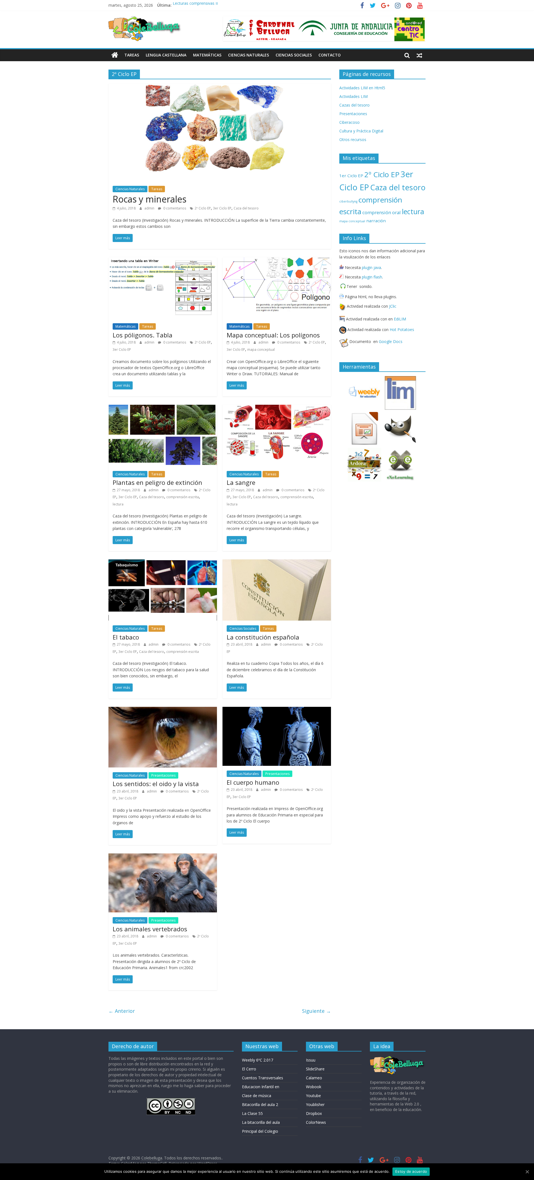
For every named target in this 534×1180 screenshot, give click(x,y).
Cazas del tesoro (354, 105)
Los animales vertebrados (150, 929)
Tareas (131, 55)
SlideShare (315, 1069)
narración (376, 220)
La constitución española (263, 637)
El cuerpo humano (253, 782)
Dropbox (314, 1113)
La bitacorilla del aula (261, 1122)
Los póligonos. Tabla (142, 335)
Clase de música (256, 1095)
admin (149, 208)
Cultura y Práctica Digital (361, 131)
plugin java (371, 267)
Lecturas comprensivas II (195, 5)
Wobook (313, 1086)
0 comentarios (174, 208)
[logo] (398, 1058)
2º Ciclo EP (203, 208)
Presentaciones (163, 775)
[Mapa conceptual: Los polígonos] (276, 261)
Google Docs (390, 341)
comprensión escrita (182, 497)
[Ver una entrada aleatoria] (419, 55)
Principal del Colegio (260, 1131)
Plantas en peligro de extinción (157, 482)
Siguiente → (316, 1011)
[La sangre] (276, 408)
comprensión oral (381, 212)
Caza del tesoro (246, 208)
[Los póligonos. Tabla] (162, 261)
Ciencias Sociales (294, 55)
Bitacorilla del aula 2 (260, 1104)
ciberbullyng (348, 201)
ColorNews (316, 1122)
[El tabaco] (162, 563)
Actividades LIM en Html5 (362, 87)
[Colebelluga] (114, 55)
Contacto (329, 55)
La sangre (241, 482)
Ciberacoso (349, 122)
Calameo (314, 1077)
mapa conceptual (261, 349)
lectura (118, 504)
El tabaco (126, 637)
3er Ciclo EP (222, 208)
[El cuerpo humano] (276, 710)
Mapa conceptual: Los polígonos (273, 335)
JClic (392, 306)
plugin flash (372, 277)
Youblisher (315, 1104)
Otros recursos (352, 139)
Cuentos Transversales (262, 1077)
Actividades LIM (353, 96)
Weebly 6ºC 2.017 (257, 1060)
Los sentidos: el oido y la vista (156, 783)
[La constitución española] (276, 563)
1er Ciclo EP (351, 175)
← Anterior (121, 1011)
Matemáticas (207, 55)
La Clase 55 (252, 1113)
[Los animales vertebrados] (162, 857)
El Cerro (249, 1069)
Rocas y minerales (149, 199)
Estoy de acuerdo (411, 1171)
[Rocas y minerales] (220, 87)
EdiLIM (400, 319)
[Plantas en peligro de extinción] (162, 408)
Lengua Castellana (166, 55)
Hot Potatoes (402, 329)
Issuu (310, 1060)
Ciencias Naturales (248, 55)
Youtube (313, 1095)
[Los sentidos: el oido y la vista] (162, 710)
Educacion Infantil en (260, 1086)
